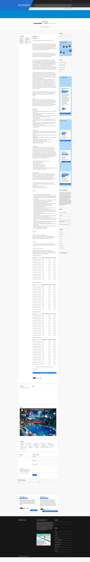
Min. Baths (64, 50)
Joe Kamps (21, 468)
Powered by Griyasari (69, 556)
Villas (41, 5)
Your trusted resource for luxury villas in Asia (65, 221)
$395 (65, 140)
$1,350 (66, 161)
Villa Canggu (22, 496)
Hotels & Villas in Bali (62, 212)
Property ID (61, 45)
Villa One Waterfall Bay (65, 152)
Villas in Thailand (62, 67)
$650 (50, 511)
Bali (37, 23)
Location (64, 44)
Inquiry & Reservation (61, 5)
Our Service (57, 537)
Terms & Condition (58, 544)
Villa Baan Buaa (65, 173)
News (49, 5)
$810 (34, 510)
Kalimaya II (64, 131)
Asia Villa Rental (24, 5)
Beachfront (64, 174)
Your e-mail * (34, 460)
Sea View (63, 154)
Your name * (34, 456)
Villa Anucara (43, 496)
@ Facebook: (21, 525)
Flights (60, 241)
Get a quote (61, 245)
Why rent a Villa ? (62, 234)
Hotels (45, 5)
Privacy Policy (57, 546)
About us (69, 5)
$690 (65, 113)
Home (37, 5)
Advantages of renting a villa (64, 224)
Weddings (61, 215)
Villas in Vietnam (62, 69)
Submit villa (54, 5)
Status (67, 44)
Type (69, 44)
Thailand (63, 176)
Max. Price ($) (67, 50)
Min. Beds (61, 50)
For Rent (40, 23)
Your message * (34, 464)
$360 (65, 184)
